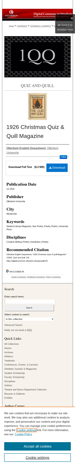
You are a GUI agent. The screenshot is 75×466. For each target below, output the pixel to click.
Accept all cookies (37, 446)
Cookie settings (26, 430)
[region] (37, 436)
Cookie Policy (23, 434)
